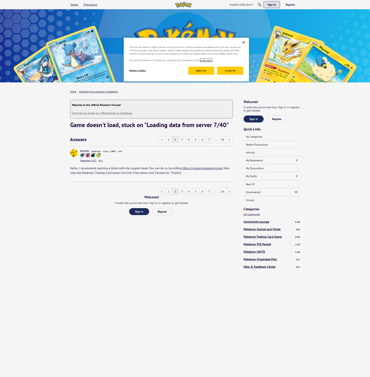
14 (222, 139)
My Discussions (255, 168)
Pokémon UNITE (272, 252)
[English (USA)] (183, 5)
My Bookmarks (272, 160)
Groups (250, 200)
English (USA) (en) (240, 4)
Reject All (201, 70)
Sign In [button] (139, 211)
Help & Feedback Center (272, 267)
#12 (101, 160)
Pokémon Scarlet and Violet (272, 229)
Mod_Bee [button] (84, 150)
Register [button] (162, 211)
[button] (74, 153)
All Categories (254, 136)
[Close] (243, 42)
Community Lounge (272, 222)
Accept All (230, 70)
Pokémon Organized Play (272, 259)
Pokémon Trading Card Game (272, 237)
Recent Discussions (257, 144)
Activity (250, 152)
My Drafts (272, 176)
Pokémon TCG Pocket (272, 244)
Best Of (250, 184)
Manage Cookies (138, 70)
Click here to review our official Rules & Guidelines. (102, 113)
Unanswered (272, 192)
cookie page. (206, 60)
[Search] (259, 4)
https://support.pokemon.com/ (202, 168)
